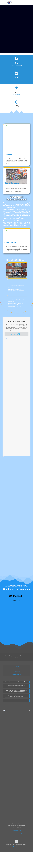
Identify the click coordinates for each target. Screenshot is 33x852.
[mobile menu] (31, 2)
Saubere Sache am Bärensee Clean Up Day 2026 (16, 700)
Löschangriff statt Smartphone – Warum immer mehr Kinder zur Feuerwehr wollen (16, 695)
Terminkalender (17, 669)
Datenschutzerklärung (17, 674)
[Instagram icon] (16, 846)
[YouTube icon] (15, 846)
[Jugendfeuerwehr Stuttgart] (6, 2)
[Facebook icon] (13, 846)
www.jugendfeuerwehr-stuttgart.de (16, 833)
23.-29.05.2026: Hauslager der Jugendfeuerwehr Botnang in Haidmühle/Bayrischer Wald (15, 305)
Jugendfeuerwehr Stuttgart (16, 269)
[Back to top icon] (16, 841)
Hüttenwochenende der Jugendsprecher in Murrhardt (16, 681)
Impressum (17, 671)
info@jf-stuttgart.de (16, 830)
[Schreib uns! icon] (18, 846)
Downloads (17, 666)
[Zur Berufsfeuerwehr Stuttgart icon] (19, 846)
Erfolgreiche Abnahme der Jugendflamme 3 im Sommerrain (16, 686)
